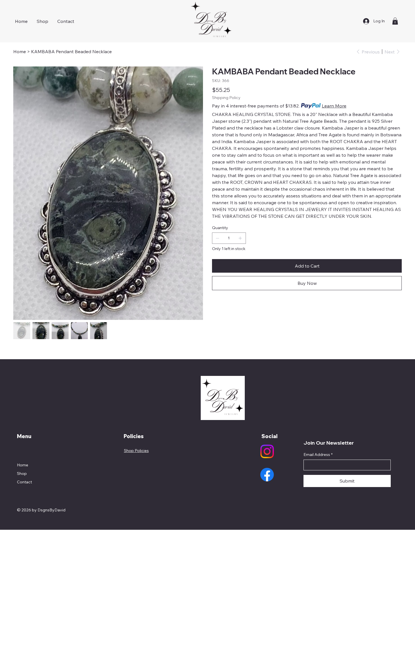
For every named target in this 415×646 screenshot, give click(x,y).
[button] (395, 21)
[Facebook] (267, 475)
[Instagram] (267, 451)
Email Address (318, 454)
